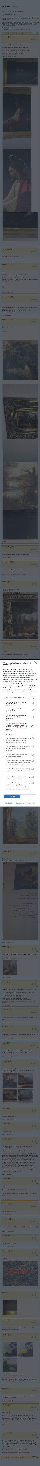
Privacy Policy (31, 803)
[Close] (36, 663)
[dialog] (20, 733)
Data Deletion (9, 803)
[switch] (32, 703)
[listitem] (20, 698)
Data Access (20, 803)
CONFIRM (12, 796)
